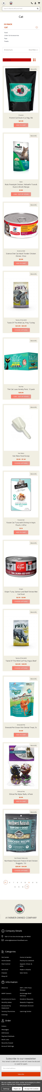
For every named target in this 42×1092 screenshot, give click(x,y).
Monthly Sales (7, 1002)
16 (22, 887)
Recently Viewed (7, 1043)
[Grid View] (34, 60)
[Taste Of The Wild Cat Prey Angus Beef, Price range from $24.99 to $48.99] (21, 632)
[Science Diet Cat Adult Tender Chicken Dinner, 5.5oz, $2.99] (21, 225)
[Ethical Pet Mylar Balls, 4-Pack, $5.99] (21, 766)
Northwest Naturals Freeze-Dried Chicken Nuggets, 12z (21, 862)
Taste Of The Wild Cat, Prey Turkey (21, 323)
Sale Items (24, 973)
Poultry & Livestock (27, 960)
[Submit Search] (37, 8)
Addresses (5, 1033)
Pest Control (6, 964)
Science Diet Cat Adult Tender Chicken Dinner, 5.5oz (21, 254)
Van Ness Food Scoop (21, 456)
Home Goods (6, 960)
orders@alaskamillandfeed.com (16, 940)
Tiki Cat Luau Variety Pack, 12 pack (21, 389)
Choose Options (22, 330)
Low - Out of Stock (21, 194)
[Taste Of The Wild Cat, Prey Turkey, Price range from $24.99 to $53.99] (21, 294)
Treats (6, 41)
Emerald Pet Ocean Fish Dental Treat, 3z (21, 727)
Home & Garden (25, 957)
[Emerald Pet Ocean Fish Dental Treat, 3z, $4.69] (21, 699)
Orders (4, 1026)
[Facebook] (3, 945)
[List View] (38, 60)
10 (25, 882)
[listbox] (17, 59)
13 (36, 882)
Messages (5, 1029)
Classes (4, 973)
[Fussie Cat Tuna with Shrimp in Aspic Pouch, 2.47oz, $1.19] (21, 494)
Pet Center (5, 957)
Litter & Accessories (11, 35)
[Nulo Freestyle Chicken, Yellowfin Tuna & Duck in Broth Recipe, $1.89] (21, 156)
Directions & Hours (8, 999)
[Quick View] (36, 69)
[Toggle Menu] (3, 3)
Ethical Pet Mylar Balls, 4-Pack (21, 794)
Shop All (4, 976)
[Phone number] (32, 3)
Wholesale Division (27, 1006)
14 (15, 887)
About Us (5, 988)
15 (18, 887)
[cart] (39, 3)
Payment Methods (8, 1036)
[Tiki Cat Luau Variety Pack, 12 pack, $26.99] (21, 361)
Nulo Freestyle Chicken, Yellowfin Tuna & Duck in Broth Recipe (21, 185)
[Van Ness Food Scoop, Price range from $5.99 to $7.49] (21, 427)
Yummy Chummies (8, 1011)
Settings (6, 1089)
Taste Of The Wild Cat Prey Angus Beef (21, 661)
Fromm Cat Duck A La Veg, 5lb (21, 118)
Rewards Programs (26, 1002)
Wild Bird (5, 969)
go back (8, 24)
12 (32, 882)
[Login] (36, 3)
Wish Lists (5, 1039)
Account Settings (8, 1046)
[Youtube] (10, 945)
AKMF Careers (6, 993)
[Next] (27, 887)
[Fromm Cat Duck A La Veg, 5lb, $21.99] (21, 89)
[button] (21, 49)
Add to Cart (21, 125)
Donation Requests (26, 999)
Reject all (17, 1089)
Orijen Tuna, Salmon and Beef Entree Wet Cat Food (21, 593)
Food (6, 32)
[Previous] (6, 882)
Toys (5, 38)
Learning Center (25, 1011)
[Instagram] (7, 945)
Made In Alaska (25, 969)
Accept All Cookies (32, 1089)
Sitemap (5, 1015)
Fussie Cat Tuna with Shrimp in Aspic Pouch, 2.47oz (21, 523)
